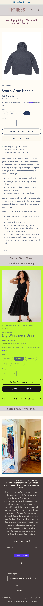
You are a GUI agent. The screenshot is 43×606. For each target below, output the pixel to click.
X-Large (20, 364)
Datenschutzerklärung (16, 601)
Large (6, 364)
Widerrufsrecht (35, 598)
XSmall (8, 359)
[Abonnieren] (35, 547)
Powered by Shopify (21, 598)
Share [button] (6, 250)
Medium (31, 358)
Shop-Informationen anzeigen (16, 152)
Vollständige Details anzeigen (26, 399)
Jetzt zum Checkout (21, 138)
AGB (27, 601)
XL (27, 113)
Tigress (11, 598)
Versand (4, 99)
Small (19, 358)
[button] (4, 9)
